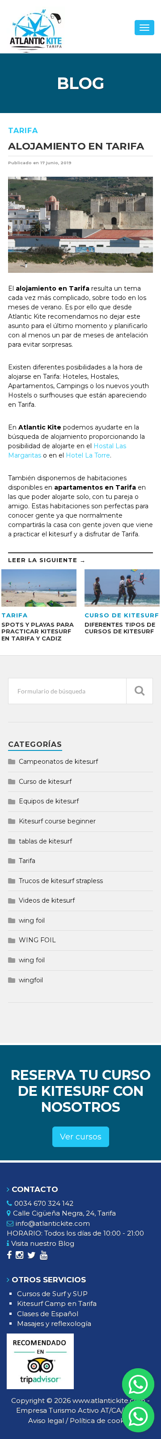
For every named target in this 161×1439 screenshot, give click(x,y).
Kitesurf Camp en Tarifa (57, 1303)
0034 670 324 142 (43, 1203)
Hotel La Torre (88, 455)
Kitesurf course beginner (57, 821)
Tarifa (23, 130)
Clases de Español (47, 1313)
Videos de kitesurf (47, 900)
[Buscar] (139, 691)
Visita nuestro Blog (42, 1243)
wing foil (32, 920)
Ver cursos (81, 1137)
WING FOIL (37, 940)
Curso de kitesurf (45, 782)
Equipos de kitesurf (49, 801)
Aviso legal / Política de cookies (80, 1420)
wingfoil (31, 980)
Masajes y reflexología (54, 1323)
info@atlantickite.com (53, 1223)
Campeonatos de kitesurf (58, 762)
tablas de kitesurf (45, 841)
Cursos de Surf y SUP (52, 1293)
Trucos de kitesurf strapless (61, 881)
